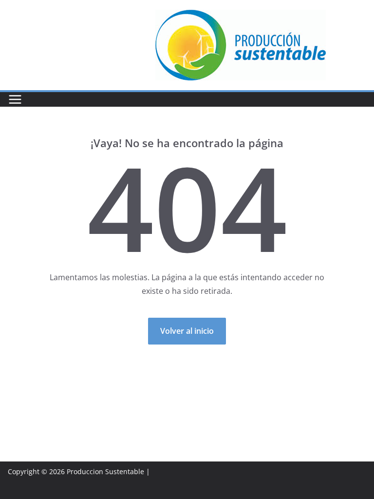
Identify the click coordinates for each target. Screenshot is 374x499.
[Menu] (15, 99)
